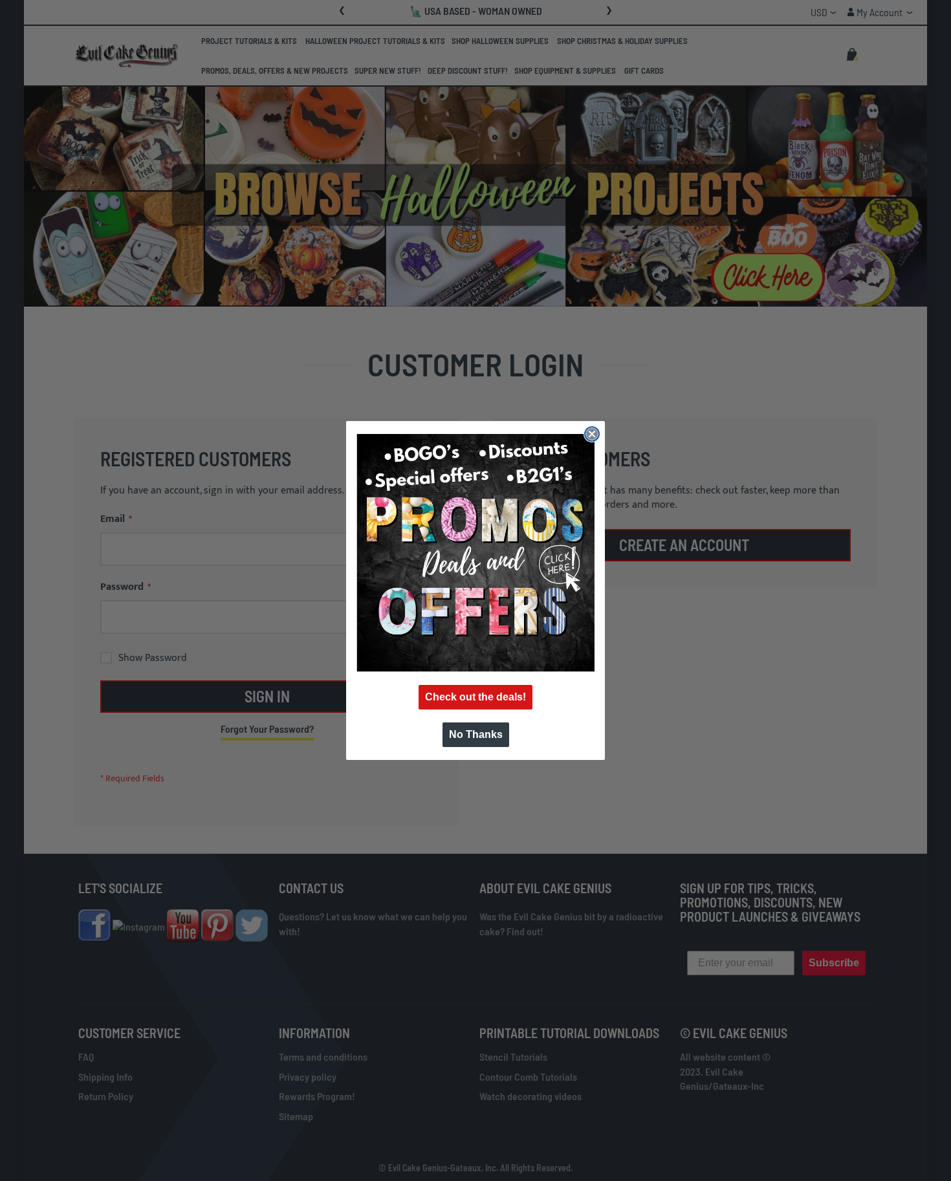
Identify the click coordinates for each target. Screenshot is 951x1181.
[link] (475, 553)
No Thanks (476, 734)
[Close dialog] (592, 434)
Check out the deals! (475, 696)
